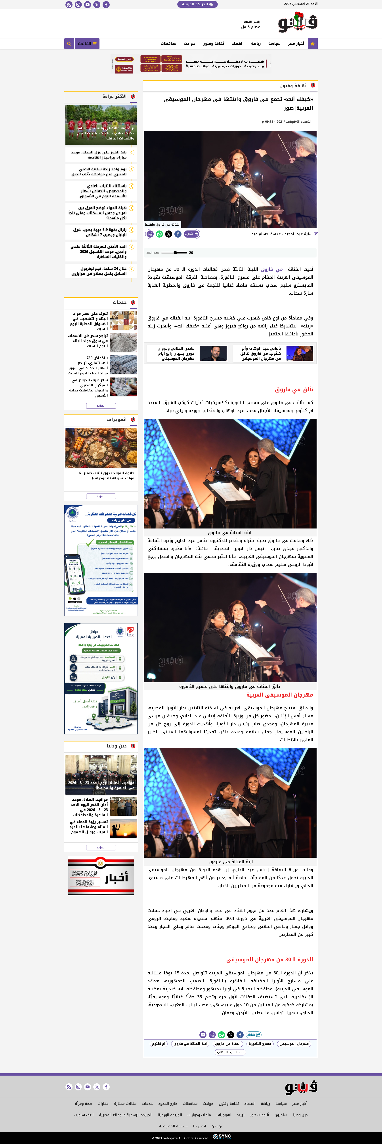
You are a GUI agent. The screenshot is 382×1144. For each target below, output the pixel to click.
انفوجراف (223, 1114)
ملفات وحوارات (199, 1114)
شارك (189, 234)
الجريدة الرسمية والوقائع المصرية (125, 1114)
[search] (69, 43)
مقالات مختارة (125, 1103)
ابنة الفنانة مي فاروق (190, 1044)
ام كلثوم (158, 1044)
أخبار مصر (296, 43)
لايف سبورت (84, 1114)
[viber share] (202, 1034)
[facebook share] (177, 234)
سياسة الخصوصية (173, 1126)
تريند (240, 1114)
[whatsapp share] (159, 234)
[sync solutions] (221, 1138)
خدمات (147, 1103)
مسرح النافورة (260, 1044)
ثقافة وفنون (213, 43)
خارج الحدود (167, 1103)
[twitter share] (168, 234)
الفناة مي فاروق (228, 1044)
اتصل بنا (199, 1126)
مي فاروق (273, 269)
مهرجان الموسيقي (294, 1044)
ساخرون (281, 1114)
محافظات (168, 43)
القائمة (85, 43)
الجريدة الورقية (195, 4)
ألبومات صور (259, 1114)
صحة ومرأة (83, 1103)
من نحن (217, 1126)
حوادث (189, 43)
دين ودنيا (300, 1114)
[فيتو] (298, 23)
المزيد (101, 406)
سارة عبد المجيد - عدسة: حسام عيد (282, 233)
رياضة (256, 43)
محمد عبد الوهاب (230, 1052)
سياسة (274, 43)
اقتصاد (238, 43)
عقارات (103, 1103)
